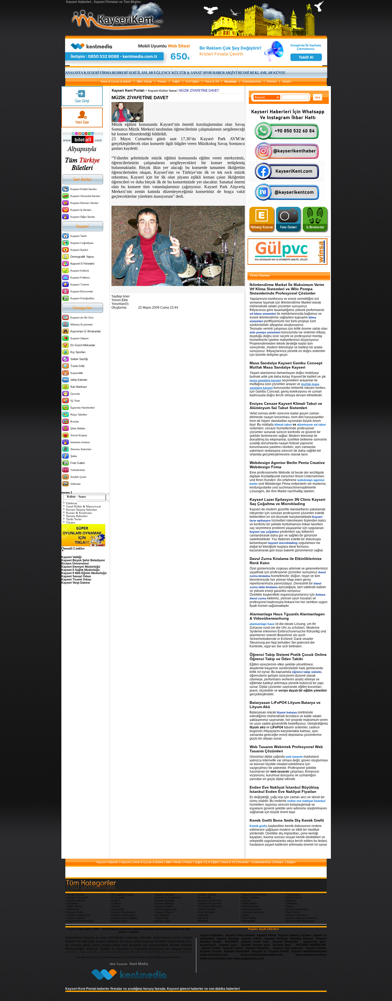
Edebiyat (71, 503)
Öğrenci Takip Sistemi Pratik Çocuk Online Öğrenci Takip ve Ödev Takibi (288, 656)
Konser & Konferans (79, 512)
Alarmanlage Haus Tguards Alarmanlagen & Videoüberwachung (287, 616)
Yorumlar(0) (120, 304)
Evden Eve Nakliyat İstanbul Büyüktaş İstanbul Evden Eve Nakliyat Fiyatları (284, 789)
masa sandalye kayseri (265, 380)
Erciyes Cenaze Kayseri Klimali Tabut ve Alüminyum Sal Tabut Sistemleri (286, 405)
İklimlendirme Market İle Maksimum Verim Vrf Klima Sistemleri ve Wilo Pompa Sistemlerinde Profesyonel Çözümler (287, 288)
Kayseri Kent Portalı (128, 90)
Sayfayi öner (120, 296)
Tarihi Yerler (74, 519)
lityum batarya (287, 712)
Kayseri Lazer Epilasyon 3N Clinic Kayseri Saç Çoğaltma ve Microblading (287, 501)
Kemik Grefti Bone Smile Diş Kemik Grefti (287, 820)
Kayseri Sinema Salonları (81, 509)
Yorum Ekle (119, 300)
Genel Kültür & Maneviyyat (83, 506)
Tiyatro (70, 522)
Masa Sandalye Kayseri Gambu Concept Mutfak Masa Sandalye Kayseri (286, 365)
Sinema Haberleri (76, 516)
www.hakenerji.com (214, 954)
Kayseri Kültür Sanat (162, 90)
